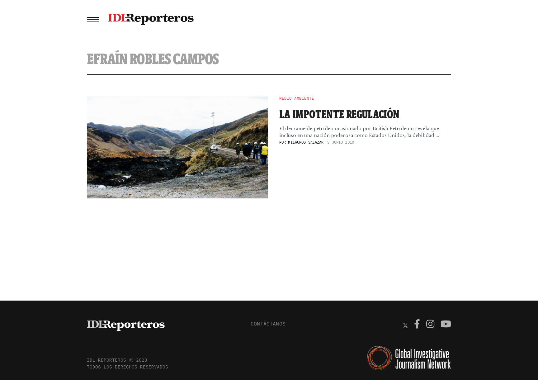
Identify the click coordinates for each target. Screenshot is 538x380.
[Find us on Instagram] (430, 325)
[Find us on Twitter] (405, 325)
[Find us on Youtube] (446, 325)
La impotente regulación (339, 114)
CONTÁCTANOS (268, 324)
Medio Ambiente (296, 98)
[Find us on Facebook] (417, 325)
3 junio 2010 (340, 142)
